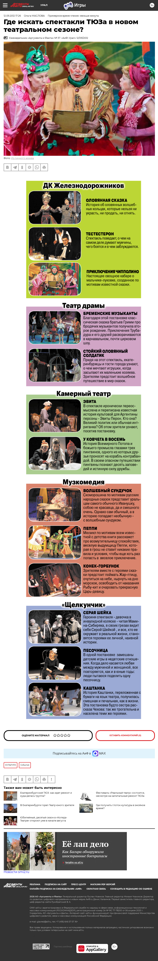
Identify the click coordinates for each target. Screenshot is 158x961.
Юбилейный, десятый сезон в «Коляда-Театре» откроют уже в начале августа (43, 819)
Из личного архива (22, 158)
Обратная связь (96, 889)
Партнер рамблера (63, 946)
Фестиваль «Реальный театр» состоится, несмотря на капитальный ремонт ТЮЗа (120, 794)
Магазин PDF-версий (102, 884)
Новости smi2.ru (16, 872)
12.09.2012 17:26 (12, 15)
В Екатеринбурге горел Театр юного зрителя (47, 805)
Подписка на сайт (56, 884)
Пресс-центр (78, 884)
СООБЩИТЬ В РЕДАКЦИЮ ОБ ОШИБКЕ (131, 889)
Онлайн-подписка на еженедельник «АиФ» (56, 889)
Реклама (35, 884)
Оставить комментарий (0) (125, 735)
